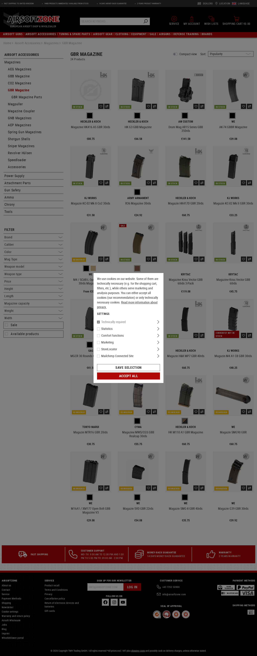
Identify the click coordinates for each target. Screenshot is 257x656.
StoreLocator (109, 349)
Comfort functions (112, 336)
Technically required (113, 322)
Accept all (128, 376)
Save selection (128, 367)
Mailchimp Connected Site (117, 356)
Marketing (107, 342)
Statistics (107, 329)
